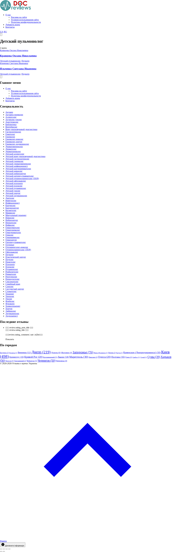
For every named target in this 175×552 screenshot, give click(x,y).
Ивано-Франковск (101, 353)
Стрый (143, 357)
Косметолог (10, 210)
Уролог (8, 299)
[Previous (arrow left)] (1, 551)
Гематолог (10, 134)
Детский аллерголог (14, 154)
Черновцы (61, 361)
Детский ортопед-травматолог (19, 176)
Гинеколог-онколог (14, 139)
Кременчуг (16, 357)
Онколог (9, 235)
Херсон (9, 361)
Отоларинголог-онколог (16, 247)
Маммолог (10, 213)
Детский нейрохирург (15, 173)
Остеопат (9, 245)
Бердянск (4, 353)
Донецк (56, 352)
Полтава (118, 357)
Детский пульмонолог (10, 61)
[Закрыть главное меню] (1, 76)
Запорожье (83, 352)
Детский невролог (14, 171)
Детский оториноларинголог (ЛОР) (22, 178)
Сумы (154, 356)
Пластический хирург (15, 257)
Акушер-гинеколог (14, 114)
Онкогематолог (12, 227)
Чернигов (46, 360)
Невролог (9, 218)
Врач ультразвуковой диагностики (21, 129)
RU (5, 32)
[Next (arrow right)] (4, 551)
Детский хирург (13, 193)
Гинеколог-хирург (13, 141)
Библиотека (10, 124)
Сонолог (9, 286)
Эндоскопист (11, 316)
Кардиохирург (12, 208)
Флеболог (9, 301)
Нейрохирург (11, 220)
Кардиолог (10, 205)
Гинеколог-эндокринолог (17, 144)
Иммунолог (10, 200)
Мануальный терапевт (15, 215)
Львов (63, 357)
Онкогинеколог (12, 230)
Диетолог (9, 198)
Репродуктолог (12, 279)
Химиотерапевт (12, 306)
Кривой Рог (33, 356)
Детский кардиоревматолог (18, 168)
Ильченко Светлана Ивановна (14, 63)
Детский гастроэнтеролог (17, 159)
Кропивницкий (50, 357)
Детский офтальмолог (15, 181)
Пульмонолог (11, 269)
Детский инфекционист (16, 166)
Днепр (41, 352)
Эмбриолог (10, 311)
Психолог (9, 267)
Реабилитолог (11, 272)
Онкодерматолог (13, 232)
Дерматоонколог (13, 151)
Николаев (93, 357)
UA (1, 32)
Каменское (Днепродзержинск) (142, 352)
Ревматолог (10, 274)
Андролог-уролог (13, 119)
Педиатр (25, 61)
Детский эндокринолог (16, 196)
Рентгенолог (11, 277)
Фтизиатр (9, 304)
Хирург (9, 308)
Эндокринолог (12, 313)
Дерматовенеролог (14, 146)
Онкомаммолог (12, 237)
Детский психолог (14, 186)
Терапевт (9, 294)
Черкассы (32, 361)
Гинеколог (10, 137)
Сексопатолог (11, 281)
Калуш (119, 353)
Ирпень (112, 353)
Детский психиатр (14, 183)
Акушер (9, 112)
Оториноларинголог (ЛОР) (18, 250)
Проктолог (10, 262)
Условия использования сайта (25, 20)
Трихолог (9, 296)
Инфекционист (12, 203)
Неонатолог (11, 223)
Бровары (13, 353)
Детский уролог (12, 191)
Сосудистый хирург (14, 289)
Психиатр (10, 264)
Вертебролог (11, 127)
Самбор (136, 357)
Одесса (104, 356)
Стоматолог (11, 291)
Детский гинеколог (14, 161)
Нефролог (10, 225)
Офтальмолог (11, 252)
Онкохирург (11, 240)
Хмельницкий (20, 361)
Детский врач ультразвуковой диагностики (25, 156)
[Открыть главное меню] (1, 34)
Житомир (66, 353)
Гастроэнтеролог (13, 132)
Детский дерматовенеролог (18, 164)
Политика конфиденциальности (26, 22)
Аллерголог (11, 117)
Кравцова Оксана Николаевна (14, 50)
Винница (24, 352)
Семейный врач (12, 284)
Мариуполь (78, 356)
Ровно (128, 357)
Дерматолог (11, 149)
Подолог (9, 259)
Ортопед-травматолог (15, 242)
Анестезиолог (11, 122)
